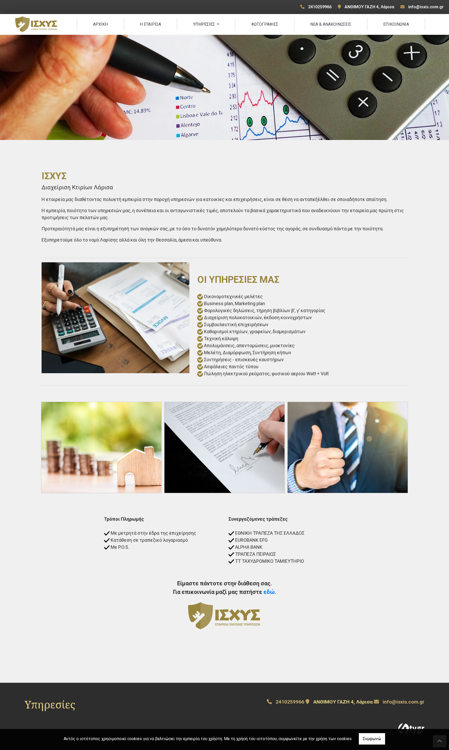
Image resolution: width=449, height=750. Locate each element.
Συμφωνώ (372, 738)
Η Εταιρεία (150, 24)
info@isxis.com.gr (426, 6)
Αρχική (100, 24)
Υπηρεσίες (204, 24)
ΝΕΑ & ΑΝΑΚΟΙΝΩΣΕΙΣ (330, 24)
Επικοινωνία (396, 24)
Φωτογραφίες (264, 24)
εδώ (269, 592)
